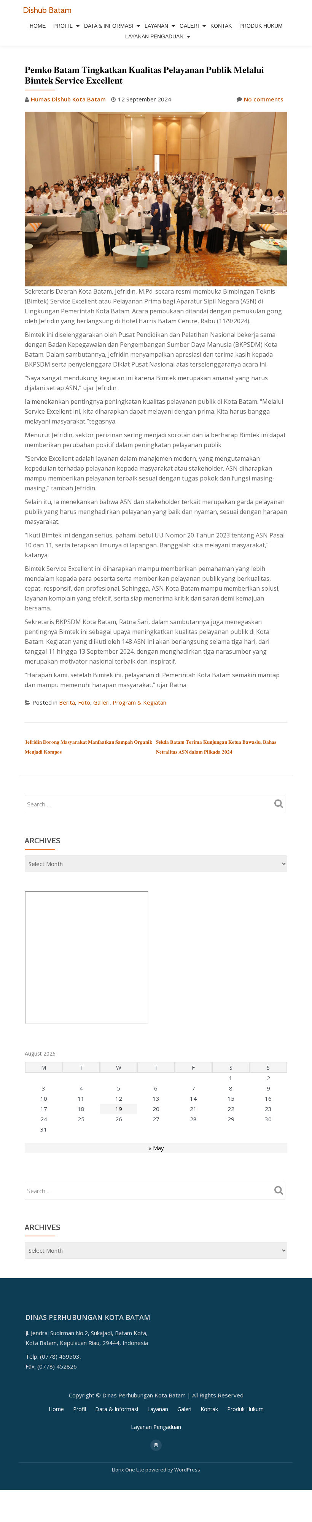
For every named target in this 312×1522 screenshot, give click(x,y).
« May (156, 1148)
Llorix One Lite (128, 1469)
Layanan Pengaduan (154, 36)
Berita (67, 702)
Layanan (156, 26)
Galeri (189, 26)
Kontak (221, 26)
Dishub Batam (47, 10)
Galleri (101, 702)
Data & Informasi (108, 26)
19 (118, 1109)
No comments (263, 99)
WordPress (187, 1469)
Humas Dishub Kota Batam (68, 99)
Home (38, 26)
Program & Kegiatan (139, 702)
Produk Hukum (261, 26)
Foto (84, 702)
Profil (63, 26)
